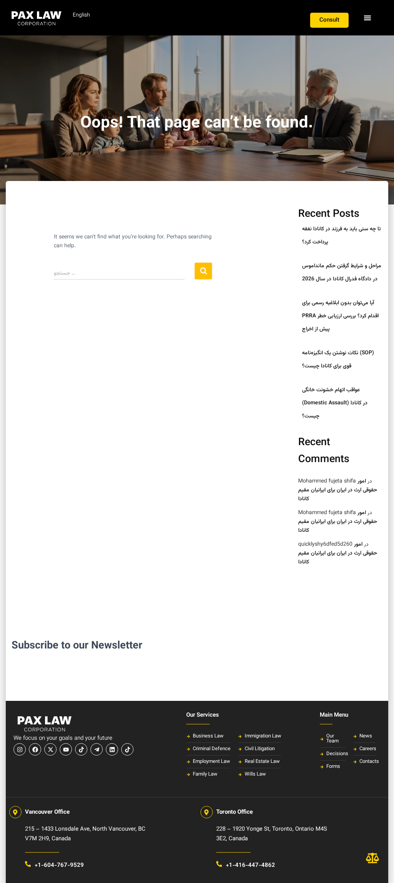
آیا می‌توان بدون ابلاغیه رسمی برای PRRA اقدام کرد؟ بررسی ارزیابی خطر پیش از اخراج (340, 316)
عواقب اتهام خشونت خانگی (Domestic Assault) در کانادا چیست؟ (334, 403)
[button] (367, 17)
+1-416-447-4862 (250, 865)
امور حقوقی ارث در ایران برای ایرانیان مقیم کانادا (337, 490)
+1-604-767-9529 (59, 865)
